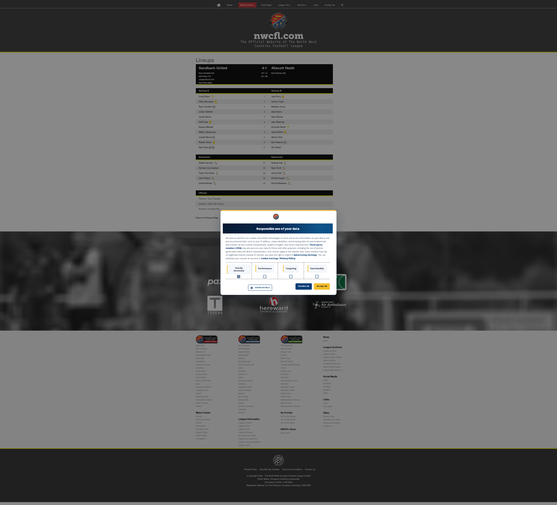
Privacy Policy (287, 258)
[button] (260, 288)
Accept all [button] (322, 286)
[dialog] (278, 252)
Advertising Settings (305, 255)
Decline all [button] (303, 286)
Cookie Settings (269, 258)
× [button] (329, 218)
